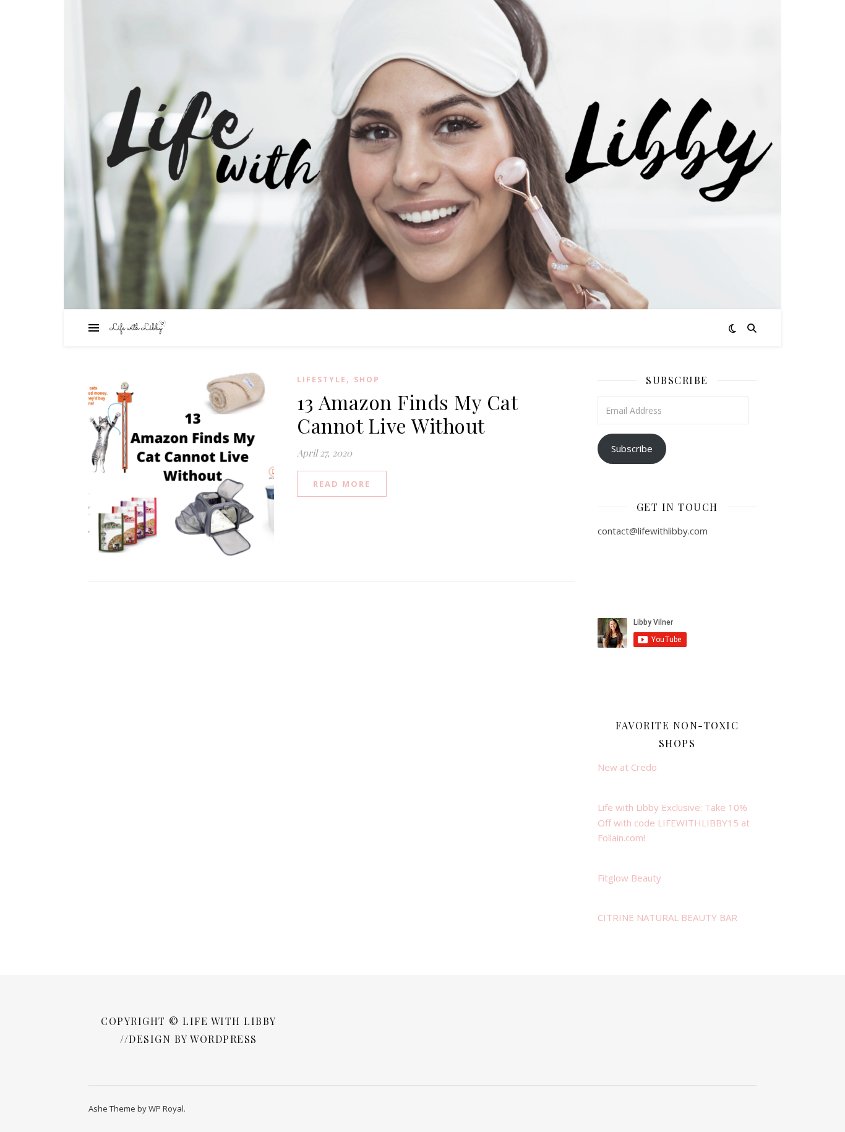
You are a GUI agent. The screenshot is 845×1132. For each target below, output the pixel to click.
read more (342, 483)
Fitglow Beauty (629, 878)
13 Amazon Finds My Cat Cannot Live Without (407, 413)
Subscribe (632, 448)
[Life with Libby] (138, 328)
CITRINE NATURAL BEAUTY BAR (667, 917)
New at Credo (627, 767)
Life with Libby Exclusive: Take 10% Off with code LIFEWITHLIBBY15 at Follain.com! (674, 822)
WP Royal (166, 1108)
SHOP (367, 379)
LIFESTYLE (321, 379)
